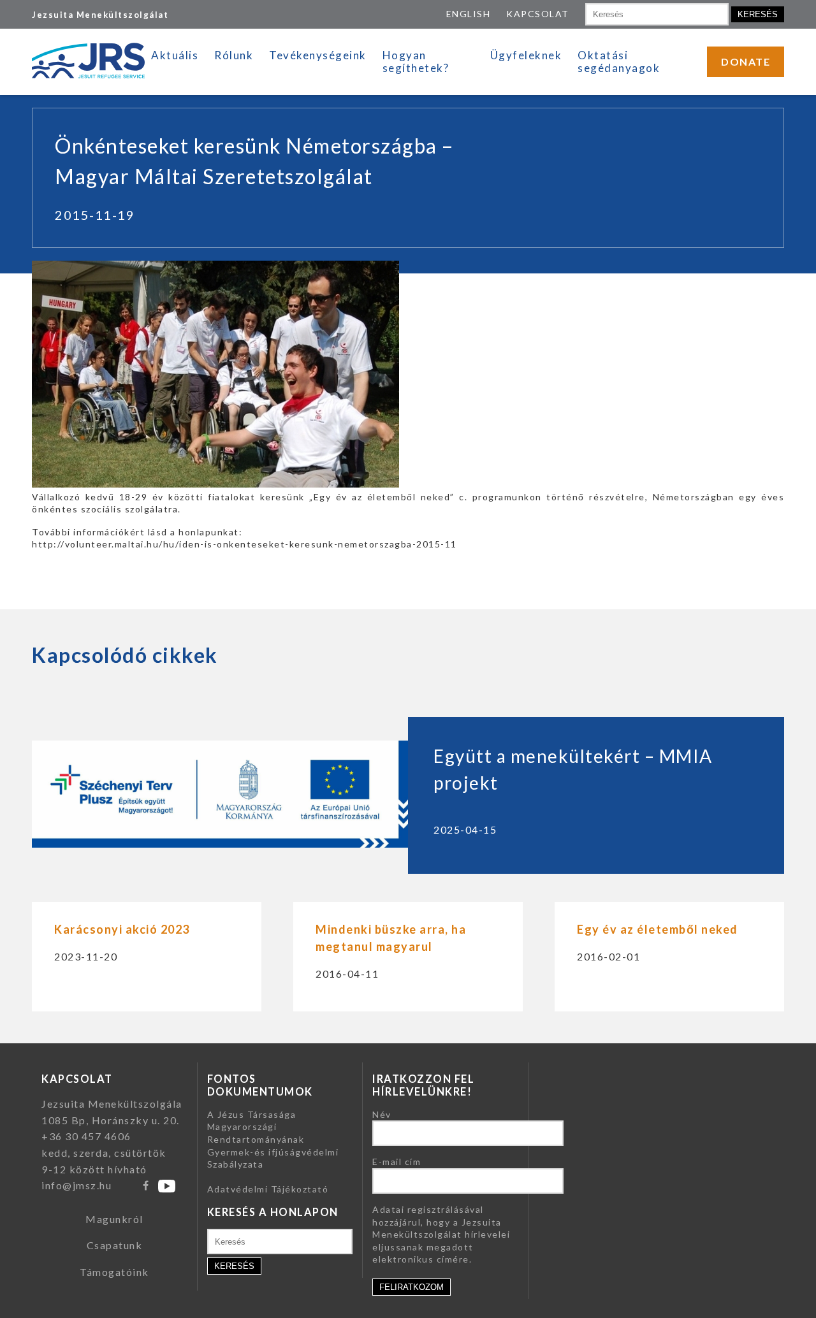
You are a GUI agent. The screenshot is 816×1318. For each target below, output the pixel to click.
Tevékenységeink (318, 55)
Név (381, 1114)
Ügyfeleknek (526, 55)
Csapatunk (115, 1245)
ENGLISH (468, 13)
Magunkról (114, 1219)
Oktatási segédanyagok (619, 61)
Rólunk (233, 55)
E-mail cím (396, 1161)
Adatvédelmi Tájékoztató (268, 1189)
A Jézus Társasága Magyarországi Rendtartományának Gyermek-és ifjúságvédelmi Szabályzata (273, 1139)
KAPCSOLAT (537, 13)
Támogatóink (114, 1272)
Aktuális (174, 55)
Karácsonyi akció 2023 (122, 929)
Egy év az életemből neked (657, 929)
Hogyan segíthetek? (415, 61)
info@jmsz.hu (76, 1185)
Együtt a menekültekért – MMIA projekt (573, 769)
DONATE (745, 61)
